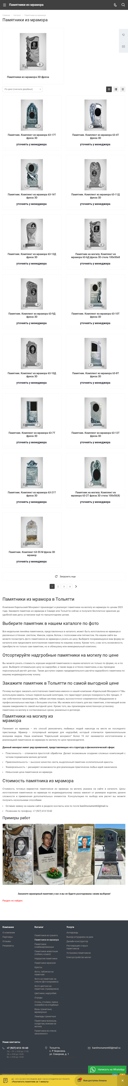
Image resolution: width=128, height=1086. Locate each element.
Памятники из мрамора (46, 939)
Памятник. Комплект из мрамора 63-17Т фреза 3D (32, 136)
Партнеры (7, 937)
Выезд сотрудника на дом (79, 937)
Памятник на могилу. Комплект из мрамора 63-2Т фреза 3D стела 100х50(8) (95, 494)
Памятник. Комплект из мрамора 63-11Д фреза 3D (95, 196)
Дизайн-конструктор (77, 941)
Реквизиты (8, 945)
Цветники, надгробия (45, 993)
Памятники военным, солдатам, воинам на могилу (45, 1024)
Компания (8, 927)
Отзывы (6, 941)
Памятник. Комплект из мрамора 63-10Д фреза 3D (32, 375)
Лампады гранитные (45, 1016)
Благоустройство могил (78, 957)
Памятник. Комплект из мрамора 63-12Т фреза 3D (95, 434)
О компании (8, 932)
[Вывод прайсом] (123, 89)
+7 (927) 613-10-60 (17, 1048)
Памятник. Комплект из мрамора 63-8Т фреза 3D (95, 375)
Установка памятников (78, 953)
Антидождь (72, 932)
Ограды (38, 997)
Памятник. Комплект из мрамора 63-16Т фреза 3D (32, 196)
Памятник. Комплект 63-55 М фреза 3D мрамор (32, 554)
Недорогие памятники (45, 958)
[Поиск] (123, 5)
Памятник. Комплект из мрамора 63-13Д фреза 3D (32, 256)
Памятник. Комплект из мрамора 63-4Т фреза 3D (95, 136)
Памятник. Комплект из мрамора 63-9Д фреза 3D (31, 315)
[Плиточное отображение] (109, 89)
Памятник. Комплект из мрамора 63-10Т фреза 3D (95, 315)
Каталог (38, 927)
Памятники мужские (45, 963)
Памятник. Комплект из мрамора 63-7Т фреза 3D (32, 434)
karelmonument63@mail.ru (94, 806)
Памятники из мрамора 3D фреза (28, 77)
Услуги (70, 927)
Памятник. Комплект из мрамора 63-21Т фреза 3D (32, 494)
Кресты (38, 967)
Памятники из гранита (46, 935)
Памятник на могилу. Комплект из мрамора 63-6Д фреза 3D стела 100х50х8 (95, 256)
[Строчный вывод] (116, 89)
